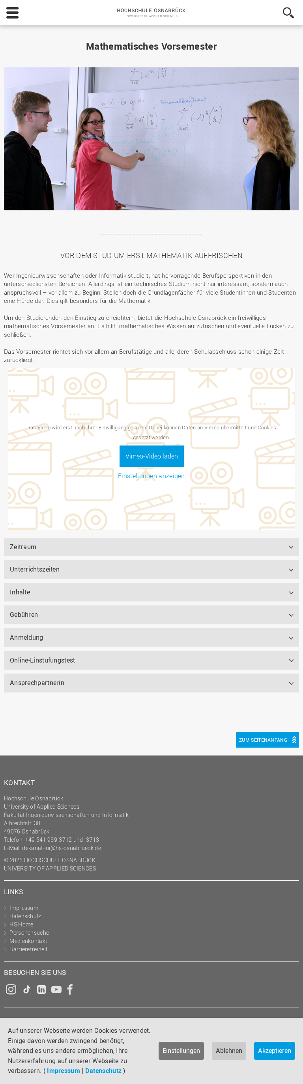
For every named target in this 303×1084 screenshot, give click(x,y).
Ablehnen (229, 1050)
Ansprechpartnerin (37, 682)
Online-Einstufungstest (42, 660)
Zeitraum (23, 546)
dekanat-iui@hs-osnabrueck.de (61, 848)
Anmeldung (26, 637)
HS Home (21, 924)
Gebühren (24, 614)
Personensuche (29, 932)
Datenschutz (103, 1070)
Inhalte (20, 592)
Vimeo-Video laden (151, 456)
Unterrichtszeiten (35, 569)
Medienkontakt (28, 941)
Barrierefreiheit (28, 949)
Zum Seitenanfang (263, 740)
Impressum (63, 1070)
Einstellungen (181, 1050)
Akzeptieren (274, 1050)
